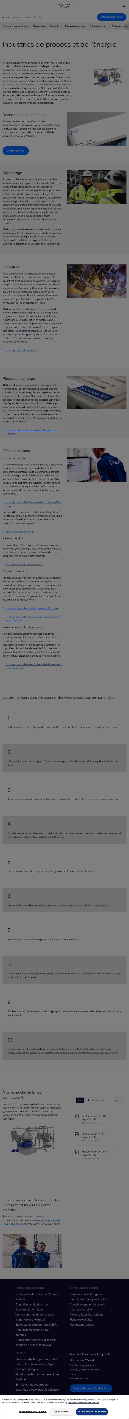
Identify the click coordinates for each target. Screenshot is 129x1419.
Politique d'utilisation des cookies (83, 1402)
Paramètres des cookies (33, 1411)
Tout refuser (61, 1411)
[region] (64, 1407)
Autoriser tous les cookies (92, 1411)
